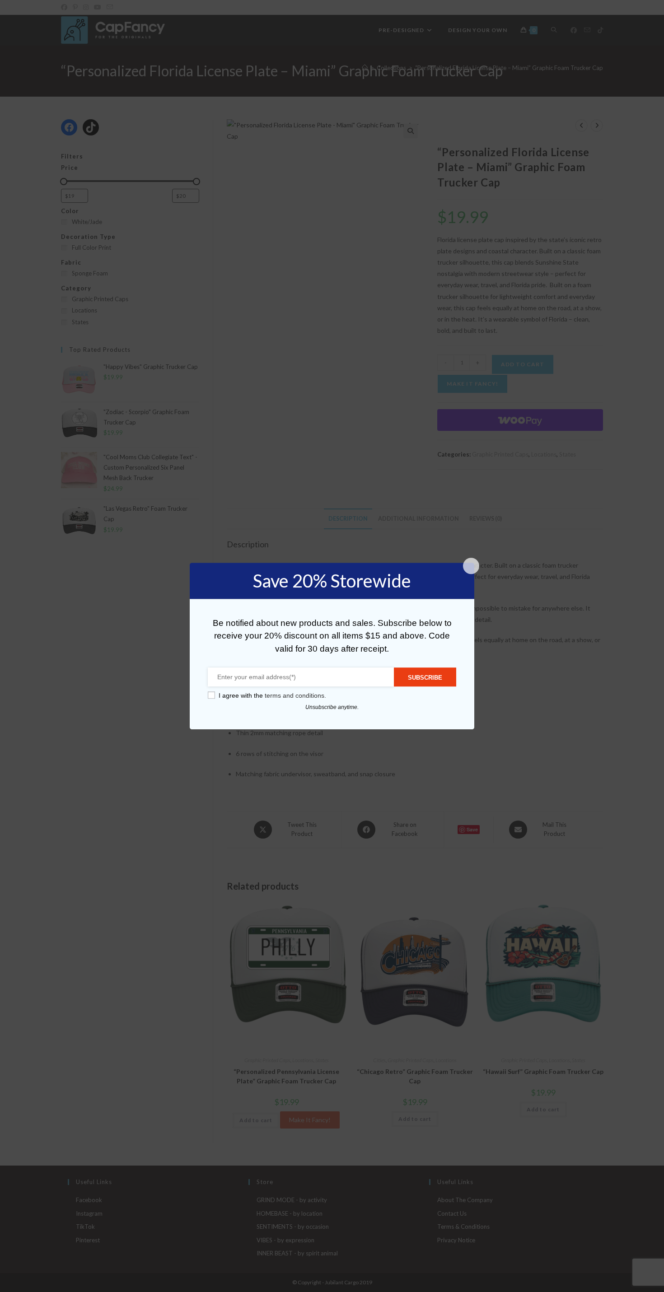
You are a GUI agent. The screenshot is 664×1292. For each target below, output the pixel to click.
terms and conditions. (295, 695)
